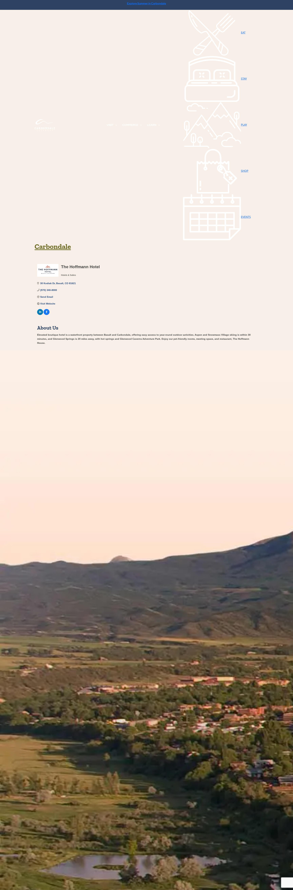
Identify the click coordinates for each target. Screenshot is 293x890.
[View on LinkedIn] (40, 314)
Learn (151, 125)
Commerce (130, 125)
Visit (110, 125)
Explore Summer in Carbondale (146, 3)
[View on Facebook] (47, 314)
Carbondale (53, 246)
